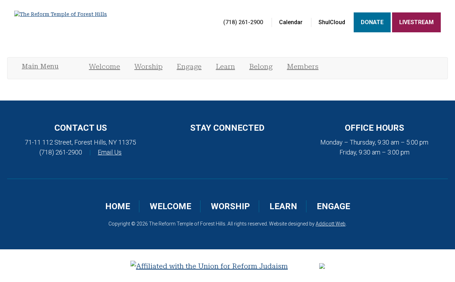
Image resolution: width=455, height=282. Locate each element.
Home (117, 206)
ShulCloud (331, 22)
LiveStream (416, 22)
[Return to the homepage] (80, 14)
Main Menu (40, 66)
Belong (261, 66)
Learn (225, 66)
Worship (148, 66)
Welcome (104, 66)
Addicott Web (331, 224)
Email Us (110, 152)
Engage (189, 66)
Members (302, 66)
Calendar (291, 22)
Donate (372, 22)
